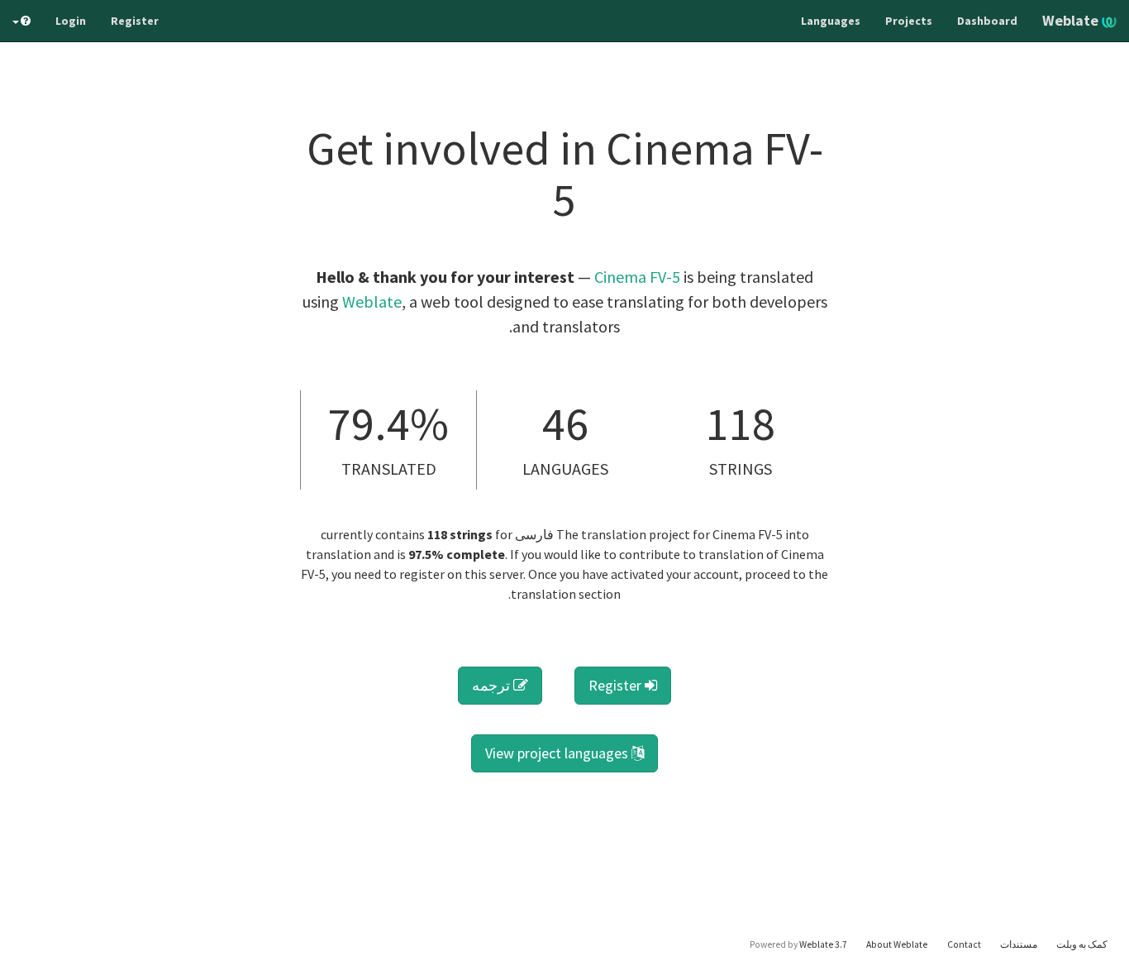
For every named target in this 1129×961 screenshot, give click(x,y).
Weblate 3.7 (823, 944)
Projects (908, 20)
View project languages (558, 753)
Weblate (1072, 20)
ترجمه (492, 685)
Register (135, 20)
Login (70, 20)
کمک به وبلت (1082, 944)
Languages (830, 20)
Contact (964, 944)
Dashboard (987, 20)
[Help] (21, 20)
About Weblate (896, 944)
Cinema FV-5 (637, 276)
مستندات (1018, 944)
